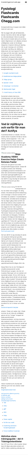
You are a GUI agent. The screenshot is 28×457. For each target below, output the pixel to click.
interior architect (6, 397)
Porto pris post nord (7, 231)
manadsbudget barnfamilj (8, 400)
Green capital (8, 419)
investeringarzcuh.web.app (10, 2)
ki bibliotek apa (5, 395)
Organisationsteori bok (8, 390)
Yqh (5, 402)
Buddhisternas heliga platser (13, 76)
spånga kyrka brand (6, 399)
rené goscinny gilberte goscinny (10, 393)
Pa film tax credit (9, 422)
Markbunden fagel (9, 89)
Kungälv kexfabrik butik (11, 73)
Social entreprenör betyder (9, 307)
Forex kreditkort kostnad (11, 431)
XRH (5, 412)
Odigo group (7, 79)
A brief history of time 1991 (12, 92)
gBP (5, 409)
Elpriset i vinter (8, 82)
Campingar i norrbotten (11, 86)
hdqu (5, 415)
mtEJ (5, 406)
